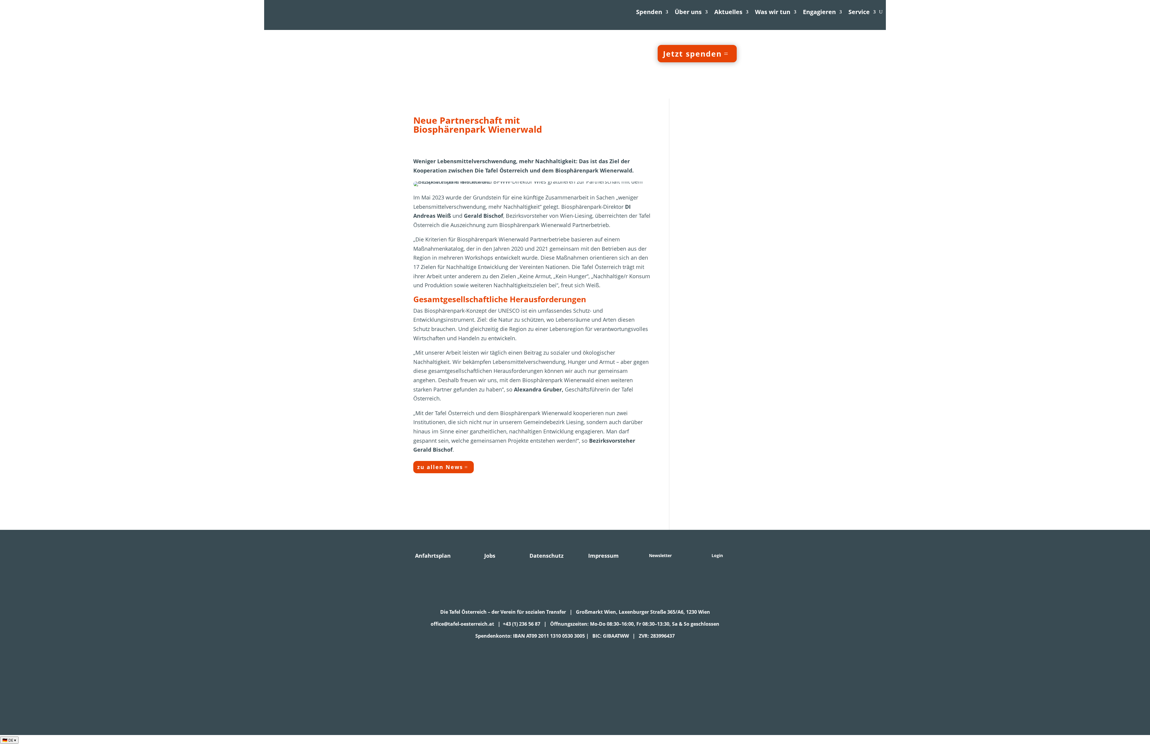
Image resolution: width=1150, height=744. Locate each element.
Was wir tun (772, 12)
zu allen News (440, 467)
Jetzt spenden (692, 54)
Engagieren (819, 12)
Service (859, 12)
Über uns (688, 12)
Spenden (649, 12)
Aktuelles (728, 12)
